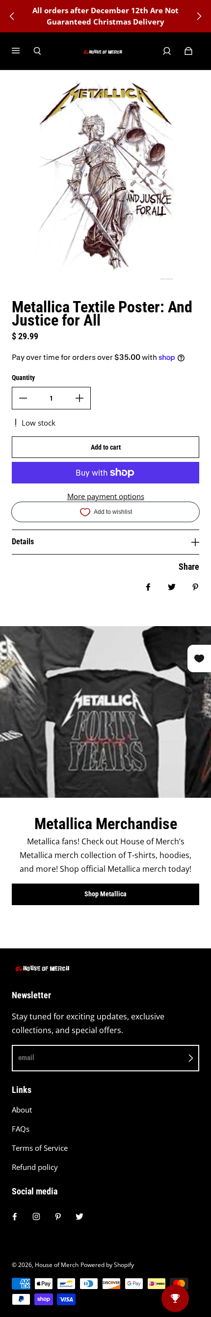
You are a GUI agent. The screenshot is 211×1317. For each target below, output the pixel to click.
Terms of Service (40, 1148)
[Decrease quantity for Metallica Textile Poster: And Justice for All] (23, 398)
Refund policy (35, 1167)
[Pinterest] (58, 1216)
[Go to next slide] (199, 16)
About (22, 1110)
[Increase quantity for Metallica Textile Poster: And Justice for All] (79, 398)
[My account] (167, 51)
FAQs (20, 1129)
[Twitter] (79, 1216)
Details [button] (23, 541)
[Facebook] (15, 1216)
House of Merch (57, 1265)
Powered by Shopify (107, 1265)
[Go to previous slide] (12, 16)
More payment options (105, 496)
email (26, 1057)
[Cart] (188, 51)
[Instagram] (36, 1216)
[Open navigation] (22, 51)
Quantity (23, 377)
